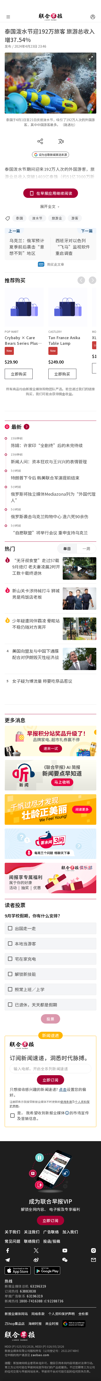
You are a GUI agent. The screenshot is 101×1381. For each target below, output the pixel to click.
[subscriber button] (92, 16)
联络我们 (31, 1241)
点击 (63, 1089)
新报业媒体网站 (16, 1313)
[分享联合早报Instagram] (93, 1250)
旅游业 (57, 218)
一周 (86, 548)
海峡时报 (35, 1323)
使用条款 (66, 1102)
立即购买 (19, 374)
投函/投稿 (51, 1241)
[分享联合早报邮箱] (93, 1260)
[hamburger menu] (8, 16)
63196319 (38, 1286)
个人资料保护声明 (61, 1313)
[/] (50, 16)
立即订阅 (50, 1220)
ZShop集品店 (15, 1323)
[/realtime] (26, 427)
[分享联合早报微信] (65, 1260)
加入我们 (70, 1232)
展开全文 (48, 206)
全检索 (83, 1313)
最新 (16, 426)
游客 (74, 218)
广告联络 (51, 1232)
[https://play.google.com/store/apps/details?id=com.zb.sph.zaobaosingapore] (47, 1270)
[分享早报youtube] (65, 1250)
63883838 (28, 1291)
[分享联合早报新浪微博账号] (36, 1260)
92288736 (55, 1301)
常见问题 (12, 1241)
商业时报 (51, 1323)
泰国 (19, 218)
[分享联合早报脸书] (7, 1250)
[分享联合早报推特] (36, 1250)
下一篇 (87, 231)
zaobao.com (40, 1355)
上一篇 (14, 231)
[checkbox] (12, 1115)
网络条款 (38, 1313)
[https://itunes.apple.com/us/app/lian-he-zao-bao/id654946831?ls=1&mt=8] (18, 1270)
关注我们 (31, 1232)
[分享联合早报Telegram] (7, 1260)
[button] (67, 1113)
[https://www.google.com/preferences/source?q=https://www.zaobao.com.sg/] (74, 1323)
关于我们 (12, 1232)
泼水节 (37, 218)
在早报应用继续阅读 (54, 193)
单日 (67, 548)
